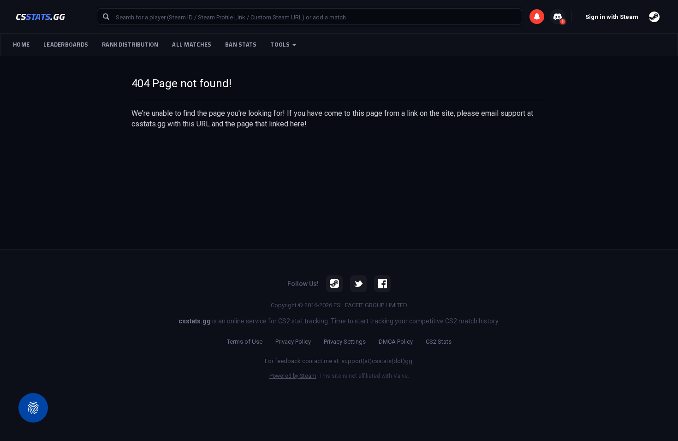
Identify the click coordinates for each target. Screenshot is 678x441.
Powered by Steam (292, 376)
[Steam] (334, 283)
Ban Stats (240, 44)
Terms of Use (244, 341)
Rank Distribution (130, 44)
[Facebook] (382, 283)
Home (21, 44)
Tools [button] (280, 44)
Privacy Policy (293, 341)
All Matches (191, 44)
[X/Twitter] (358, 283)
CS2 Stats (439, 341)
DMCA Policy (396, 341)
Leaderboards (65, 44)
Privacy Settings (345, 341)
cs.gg (40, 16)
